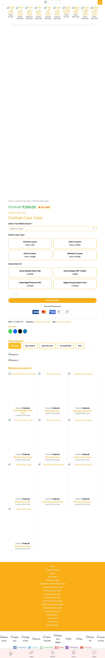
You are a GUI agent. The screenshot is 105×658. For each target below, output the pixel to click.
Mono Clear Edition (63, 322)
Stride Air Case (52, 580)
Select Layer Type (16, 235)
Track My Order (52, 570)
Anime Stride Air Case (52, 601)
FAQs (52, 566)
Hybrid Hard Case (52, 594)
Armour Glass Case (52, 590)
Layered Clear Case (23, 201)
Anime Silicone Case (53, 608)
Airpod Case (52, 615)
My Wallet (52, 577)
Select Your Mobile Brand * (20, 224)
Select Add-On (15, 264)
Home (10, 201)
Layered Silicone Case (52, 587)
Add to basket (52, 300)
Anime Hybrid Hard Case (52, 604)
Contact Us (53, 622)
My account (52, 618)
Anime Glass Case (52, 611)
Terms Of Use (52, 625)
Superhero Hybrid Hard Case (52, 584)
